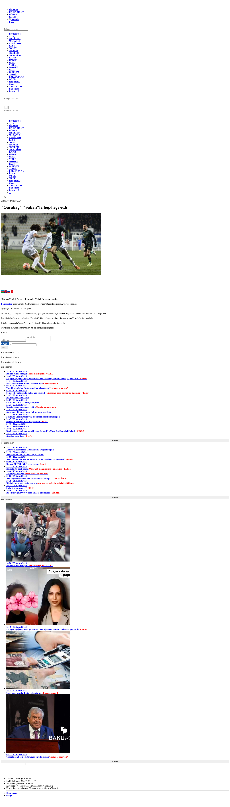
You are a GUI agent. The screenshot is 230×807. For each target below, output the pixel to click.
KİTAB (12, 58)
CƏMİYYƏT (15, 43)
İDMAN (13, 17)
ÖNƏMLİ (13, 67)
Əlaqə (11, 84)
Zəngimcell (14, 91)
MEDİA (15, 19)
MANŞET (13, 50)
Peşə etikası (14, 89)
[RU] (8, 292)
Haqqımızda (14, 82)
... (10, 192)
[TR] (12, 292)
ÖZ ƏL (12, 79)
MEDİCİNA (14, 38)
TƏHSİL (13, 74)
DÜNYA (13, 14)
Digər (11, 22)
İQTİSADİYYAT (17, 12)
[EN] (5, 292)
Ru (5, 197)
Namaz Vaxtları (16, 86)
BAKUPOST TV (16, 77)
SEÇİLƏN (14, 53)
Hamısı (115, 441)
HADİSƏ (13, 60)
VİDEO (12, 65)
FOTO (12, 62)
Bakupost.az (7, 304)
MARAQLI (14, 41)
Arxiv (11, 36)
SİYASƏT (13, 10)
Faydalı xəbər (15, 34)
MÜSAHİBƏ (15, 55)
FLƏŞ (12, 70)
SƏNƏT (13, 48)
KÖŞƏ (12, 46)
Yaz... (4, 348)
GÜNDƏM (14, 72)
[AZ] (2, 292)
